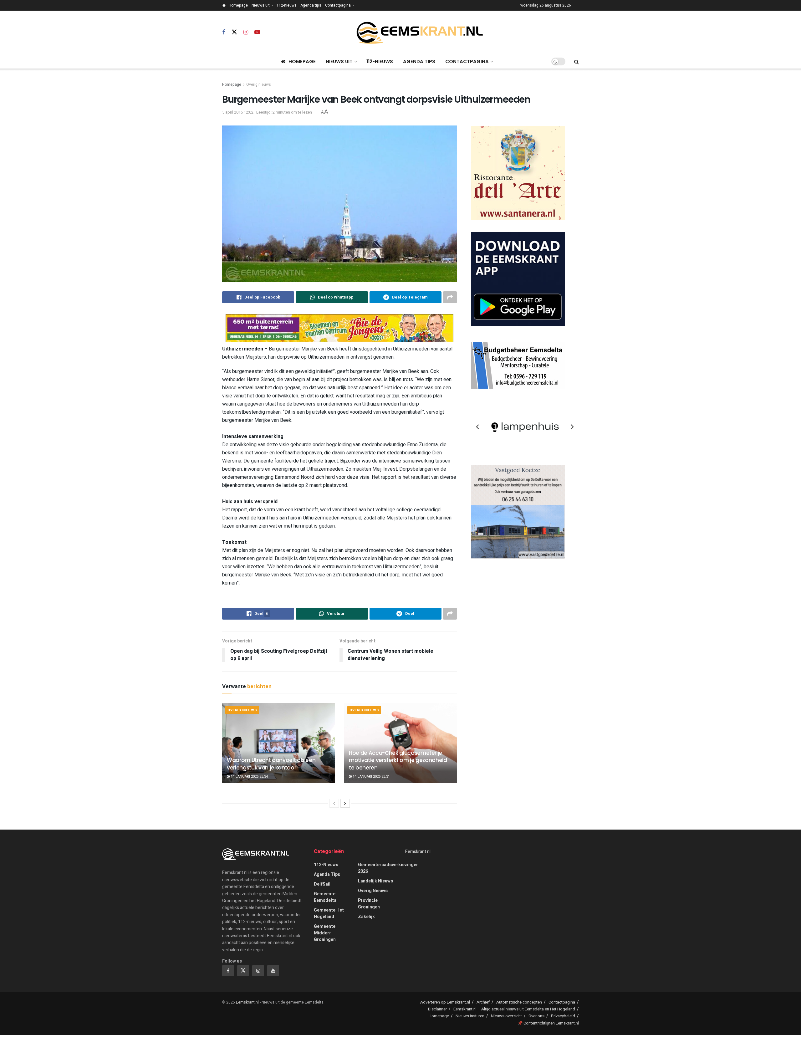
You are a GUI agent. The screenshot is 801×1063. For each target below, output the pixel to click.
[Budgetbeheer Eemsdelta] (518, 365)
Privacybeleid (563, 1016)
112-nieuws (287, 5)
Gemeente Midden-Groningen (325, 933)
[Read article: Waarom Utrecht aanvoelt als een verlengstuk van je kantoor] (278, 743)
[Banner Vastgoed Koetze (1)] (518, 511)
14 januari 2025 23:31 (371, 776)
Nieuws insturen (470, 1016)
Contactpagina (338, 5)
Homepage (238, 5)
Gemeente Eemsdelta (325, 897)
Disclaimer (437, 1009)
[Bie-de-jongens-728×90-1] (339, 328)
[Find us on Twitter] (234, 32)
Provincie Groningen (369, 903)
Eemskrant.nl (418, 851)
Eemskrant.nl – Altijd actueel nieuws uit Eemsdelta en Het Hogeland (514, 1009)
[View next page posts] (345, 803)
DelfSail (322, 884)
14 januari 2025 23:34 (249, 776)
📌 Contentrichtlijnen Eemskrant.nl (548, 1023)
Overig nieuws (258, 84)
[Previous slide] (477, 426)
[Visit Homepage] (420, 33)
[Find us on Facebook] (223, 32)
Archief (483, 1002)
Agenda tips (310, 5)
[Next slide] (571, 426)
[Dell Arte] (518, 172)
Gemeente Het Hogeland (329, 913)
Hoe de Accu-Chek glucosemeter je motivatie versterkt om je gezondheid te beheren (398, 760)
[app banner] (518, 279)
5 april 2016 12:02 (237, 112)
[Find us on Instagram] (245, 32)
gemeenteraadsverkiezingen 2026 (388, 868)
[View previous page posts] (334, 803)
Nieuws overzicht (506, 1016)
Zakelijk (366, 916)
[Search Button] (576, 61)
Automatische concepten (519, 1002)
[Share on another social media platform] (450, 297)
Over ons (536, 1016)
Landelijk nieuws (375, 881)
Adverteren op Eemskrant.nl (445, 1002)
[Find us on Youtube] (257, 32)
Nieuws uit (261, 5)
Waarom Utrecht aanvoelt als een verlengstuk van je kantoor (271, 763)
